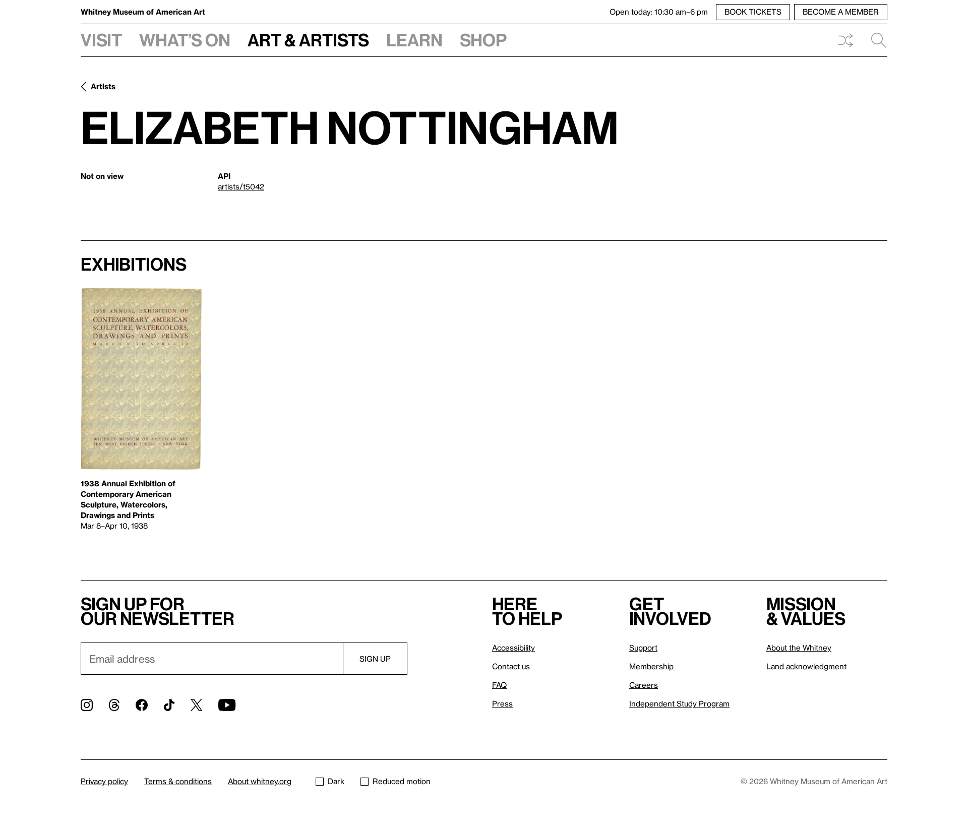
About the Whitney (798, 647)
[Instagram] (87, 705)
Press (502, 703)
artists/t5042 (241, 186)
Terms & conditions (178, 781)
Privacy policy (104, 781)
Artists (103, 86)
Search (874, 40)
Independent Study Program (679, 703)
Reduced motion (402, 781)
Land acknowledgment (806, 666)
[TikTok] (169, 705)
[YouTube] (227, 705)
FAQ (499, 684)
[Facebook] (142, 705)
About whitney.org (259, 781)
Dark (336, 781)
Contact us (511, 666)
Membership (651, 666)
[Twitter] (196, 705)
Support (643, 647)
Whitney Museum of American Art (143, 11)
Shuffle (845, 40)
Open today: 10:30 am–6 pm (659, 11)
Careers (643, 684)
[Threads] (114, 705)
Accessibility (513, 647)
